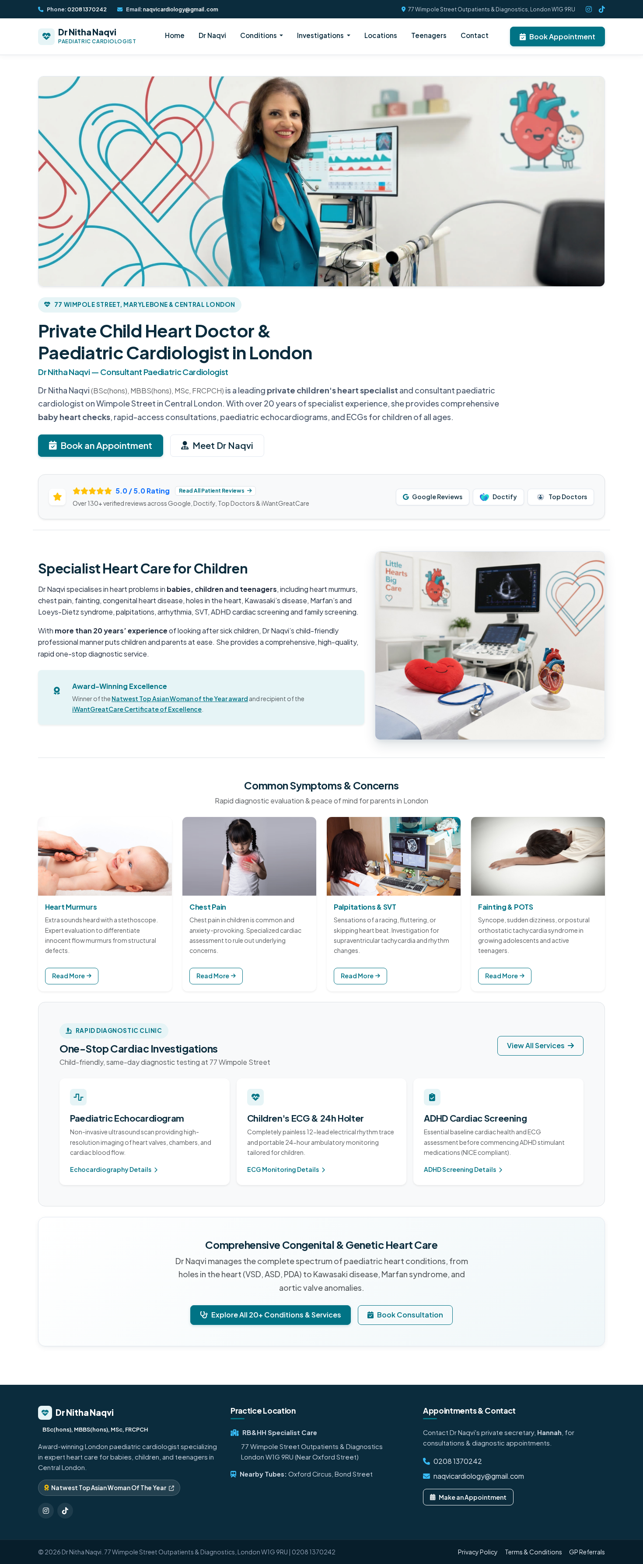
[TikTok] (602, 9)
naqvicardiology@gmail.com (180, 9)
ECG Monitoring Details (283, 1169)
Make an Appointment (473, 1497)
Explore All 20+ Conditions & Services (276, 1314)
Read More (68, 976)
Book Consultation (410, 1314)
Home (175, 35)
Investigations (321, 35)
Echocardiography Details (111, 1169)
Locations (380, 35)
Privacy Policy (478, 1552)
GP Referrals (587, 1552)
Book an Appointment (106, 445)
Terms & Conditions (533, 1552)
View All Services (536, 1045)
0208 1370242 (87, 9)
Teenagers (429, 35)
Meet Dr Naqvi (222, 445)
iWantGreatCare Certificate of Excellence (137, 709)
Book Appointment (562, 36)
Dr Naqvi (212, 35)
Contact (475, 35)
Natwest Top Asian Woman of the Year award (180, 698)
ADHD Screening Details (460, 1169)
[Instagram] (589, 9)
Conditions (259, 35)
